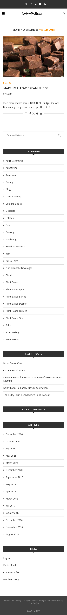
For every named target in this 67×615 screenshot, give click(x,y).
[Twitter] (26, 3)
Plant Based (12, 282)
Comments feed (11, 572)
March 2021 (12, 462)
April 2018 (11, 491)
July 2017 (10, 505)
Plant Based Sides (15, 318)
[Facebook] (21, 3)
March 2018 (12, 498)
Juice (8, 253)
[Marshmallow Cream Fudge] (33, 56)
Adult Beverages (14, 160)
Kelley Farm (12, 260)
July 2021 (10, 448)
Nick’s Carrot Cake (12, 363)
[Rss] (45, 3)
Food (8, 225)
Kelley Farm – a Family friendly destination (25, 387)
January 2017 (12, 512)
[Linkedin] (35, 3)
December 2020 (14, 469)
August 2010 (12, 534)
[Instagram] (31, 3)
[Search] (63, 13)
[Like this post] (26, 113)
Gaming (10, 232)
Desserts (10, 210)
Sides (8, 325)
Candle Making (13, 196)
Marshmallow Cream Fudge (25, 88)
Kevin (9, 93)
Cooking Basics (14, 203)
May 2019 (11, 484)
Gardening (11, 239)
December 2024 (14, 434)
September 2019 (14, 477)
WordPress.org (11, 579)
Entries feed (9, 565)
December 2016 (14, 520)
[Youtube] (40, 3)
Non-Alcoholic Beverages (19, 267)
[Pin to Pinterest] (37, 113)
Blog (8, 189)
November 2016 (14, 527)
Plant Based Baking (16, 296)
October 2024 (13, 441)
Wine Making (12, 339)
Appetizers (11, 167)
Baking (9, 182)
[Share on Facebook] (30, 113)
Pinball (9, 275)
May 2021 (11, 455)
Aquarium (11, 175)
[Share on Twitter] (33, 113)
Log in (6, 558)
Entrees (10, 218)
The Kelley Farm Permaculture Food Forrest (26, 394)
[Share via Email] (41, 113)
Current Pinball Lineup (14, 370)
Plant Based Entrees (16, 310)
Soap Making (12, 332)
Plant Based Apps (15, 289)
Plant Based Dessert (16, 303)
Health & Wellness (15, 246)
